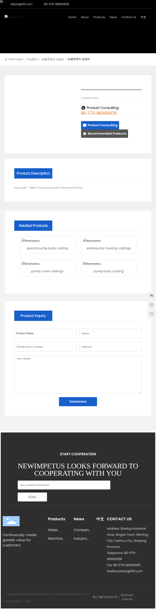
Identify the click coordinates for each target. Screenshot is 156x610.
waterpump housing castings (108, 248)
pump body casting (108, 271)
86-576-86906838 (56, 4)
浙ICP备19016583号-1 (105, 597)
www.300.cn (14, 601)
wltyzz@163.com (21, 4)
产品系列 (31, 59)
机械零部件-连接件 (53, 59)
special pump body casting (47, 248)
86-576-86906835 (126, 565)
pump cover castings (47, 271)
